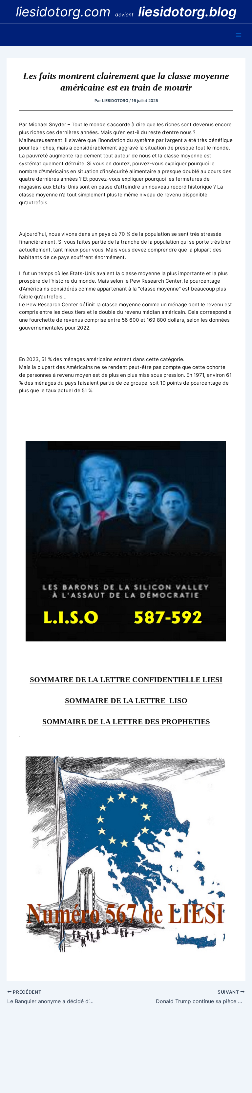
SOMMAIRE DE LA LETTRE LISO (126, 701)
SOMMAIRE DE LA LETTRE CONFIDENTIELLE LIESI (126, 680)
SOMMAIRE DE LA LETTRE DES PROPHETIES (126, 722)
